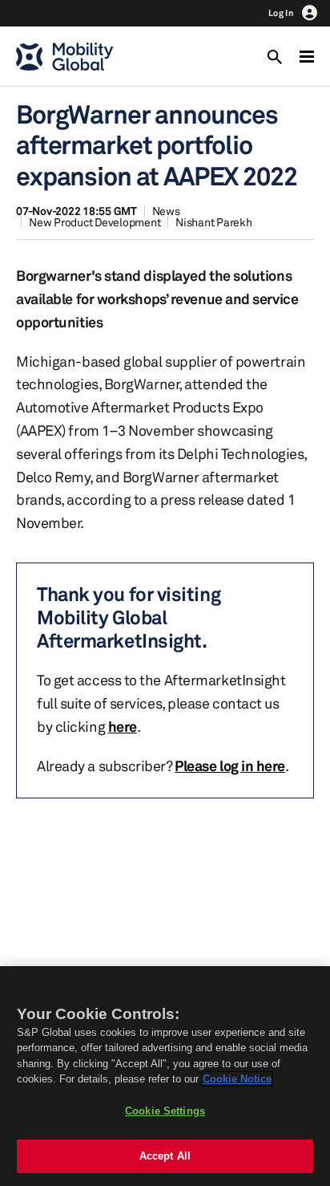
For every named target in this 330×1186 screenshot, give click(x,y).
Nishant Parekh (213, 222)
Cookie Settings (165, 1111)
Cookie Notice (237, 1079)
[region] (165, 1076)
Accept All (165, 1156)
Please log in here (230, 765)
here (122, 726)
